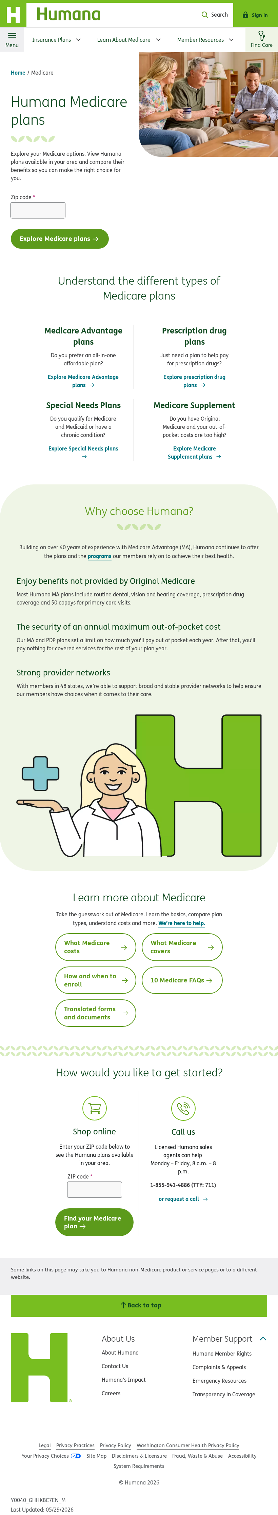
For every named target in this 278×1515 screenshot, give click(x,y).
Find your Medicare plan (92, 1222)
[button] (183, 1142)
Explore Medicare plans (55, 238)
